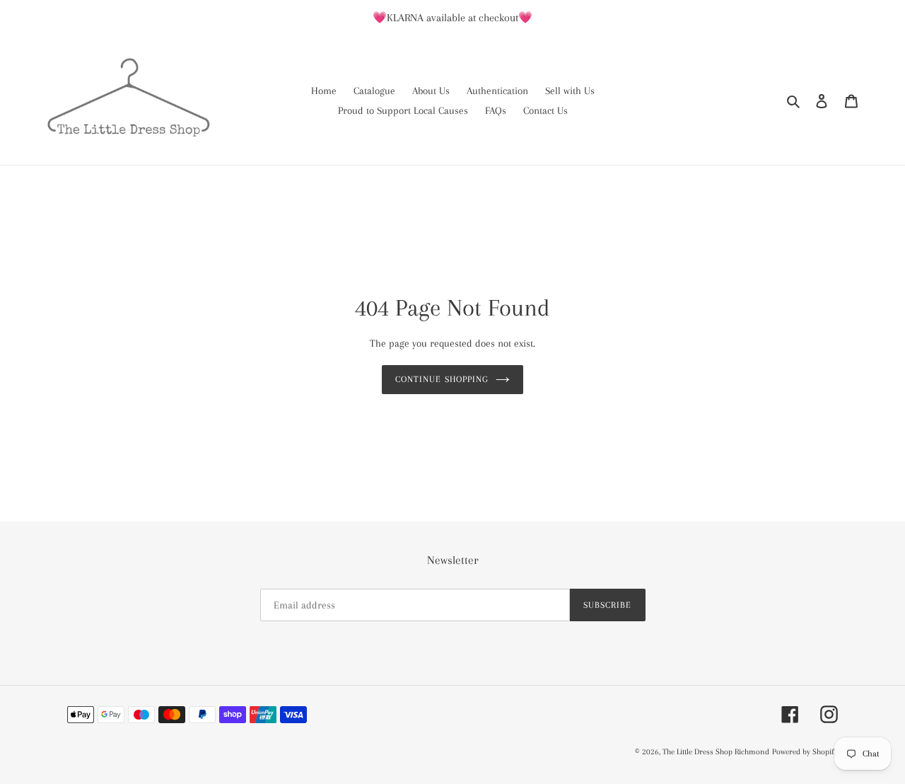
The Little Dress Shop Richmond (715, 751)
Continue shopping (442, 379)
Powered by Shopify (805, 751)
